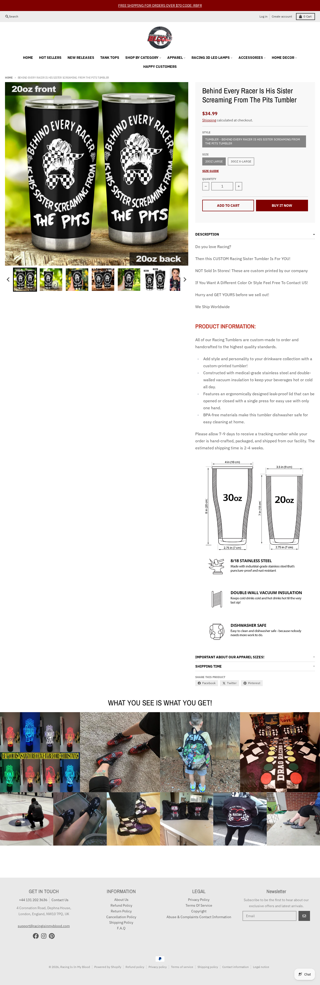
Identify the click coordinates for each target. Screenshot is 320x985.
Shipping (209, 120)
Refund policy (135, 967)
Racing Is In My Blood (75, 967)
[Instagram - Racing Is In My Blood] (44, 936)
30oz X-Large (241, 161)
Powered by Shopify (107, 967)
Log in (264, 16)
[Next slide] (184, 280)
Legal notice (261, 967)
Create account (282, 16)
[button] (25, 280)
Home (9, 77)
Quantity (209, 179)
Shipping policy (208, 967)
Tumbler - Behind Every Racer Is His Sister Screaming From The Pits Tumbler (252, 141)
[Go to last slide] (8, 280)
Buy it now (282, 205)
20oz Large (214, 161)
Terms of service (182, 967)
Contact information (235, 967)
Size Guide (210, 171)
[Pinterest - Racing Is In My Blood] (52, 936)
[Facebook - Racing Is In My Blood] (36, 936)
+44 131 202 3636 (33, 900)
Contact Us (60, 900)
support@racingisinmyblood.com (44, 926)
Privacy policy (157, 967)
